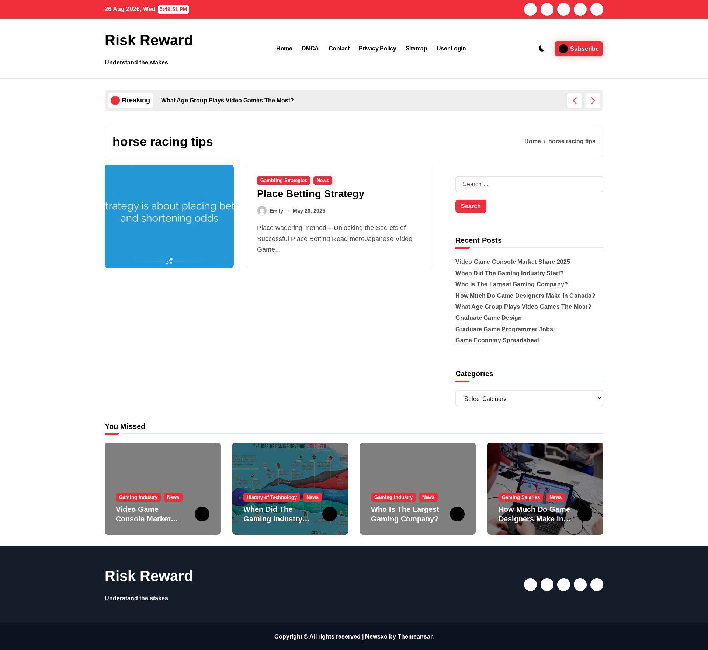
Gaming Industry (138, 497)
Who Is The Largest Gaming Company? (511, 284)
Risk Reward (149, 40)
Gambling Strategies (283, 180)
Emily (276, 211)
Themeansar (415, 636)
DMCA (310, 48)
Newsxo (376, 636)
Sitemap (416, 48)
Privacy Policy (377, 48)
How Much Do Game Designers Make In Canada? (525, 296)
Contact (339, 48)
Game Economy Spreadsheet (497, 340)
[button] (593, 100)
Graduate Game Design (488, 318)
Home (284, 48)
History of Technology (272, 497)
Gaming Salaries (521, 497)
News (323, 180)
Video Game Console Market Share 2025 (512, 262)
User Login (451, 48)
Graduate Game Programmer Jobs (504, 329)
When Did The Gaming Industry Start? (509, 273)
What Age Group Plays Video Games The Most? (523, 307)
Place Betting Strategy (310, 193)
